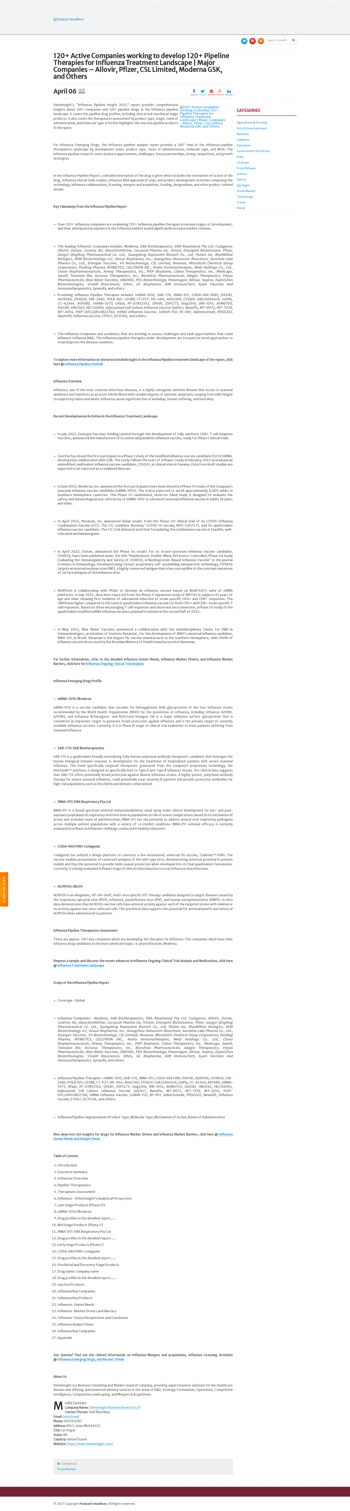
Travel (241, 202)
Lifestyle (243, 162)
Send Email (71, 1417)
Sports (241, 179)
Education (244, 145)
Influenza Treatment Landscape (80, 965)
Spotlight (243, 185)
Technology (245, 197)
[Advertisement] (223, 19)
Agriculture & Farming (252, 122)
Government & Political (253, 151)
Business (243, 134)
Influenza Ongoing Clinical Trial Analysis (115, 664)
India (240, 157)
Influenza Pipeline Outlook (84, 364)
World (241, 208)
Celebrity (243, 140)
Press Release (66, 1469)
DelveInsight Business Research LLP (114, 1407)
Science (242, 174)
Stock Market (246, 191)
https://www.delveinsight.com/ (90, 1444)
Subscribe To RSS (4, 888)
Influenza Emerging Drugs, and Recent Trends (90, 1359)
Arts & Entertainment (252, 128)
